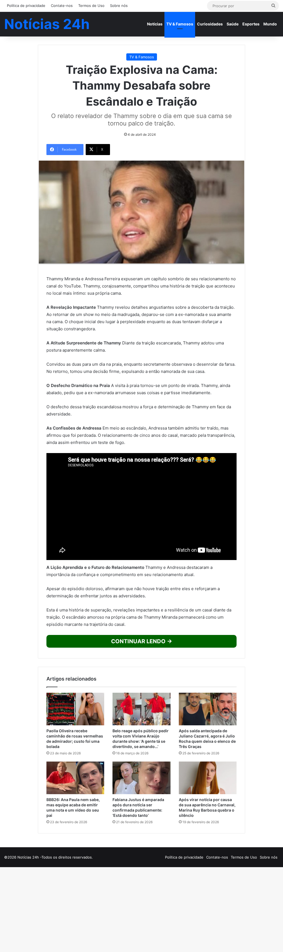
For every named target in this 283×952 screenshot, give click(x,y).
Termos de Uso (91, 5)
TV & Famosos (179, 24)
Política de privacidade (26, 5)
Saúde (233, 24)
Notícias (155, 24)
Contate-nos (62, 5)
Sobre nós (119, 5)
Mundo (270, 24)
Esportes (251, 24)
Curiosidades (210, 24)
